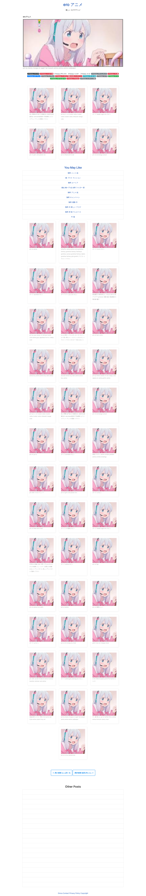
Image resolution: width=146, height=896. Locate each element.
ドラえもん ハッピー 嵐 (46, 73)
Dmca (60, 893)
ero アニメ (73, 4)
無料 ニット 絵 (73, 173)
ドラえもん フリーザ (33, 73)
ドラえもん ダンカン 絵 (89, 76)
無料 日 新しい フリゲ (73, 207)
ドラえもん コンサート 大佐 (88, 78)
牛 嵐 (73, 217)
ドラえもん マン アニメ (48, 76)
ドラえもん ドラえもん (73, 78)
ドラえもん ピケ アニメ (34, 76)
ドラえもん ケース (113, 76)
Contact (66, 893)
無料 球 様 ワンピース (73, 212)
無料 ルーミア (73, 183)
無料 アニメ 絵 (73, 192)
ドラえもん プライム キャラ (99, 73)
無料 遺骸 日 (73, 202)
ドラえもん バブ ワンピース (58, 78)
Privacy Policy (74, 893)
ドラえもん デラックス (60, 73)
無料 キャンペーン (73, 197)
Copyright (84, 893)
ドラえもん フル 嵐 (113, 73)
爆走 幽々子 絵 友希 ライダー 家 (73, 188)
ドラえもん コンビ (85, 73)
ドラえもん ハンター (73, 73)
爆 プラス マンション (73, 178)
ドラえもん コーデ (102, 76)
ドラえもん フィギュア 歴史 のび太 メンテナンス (69, 76)
